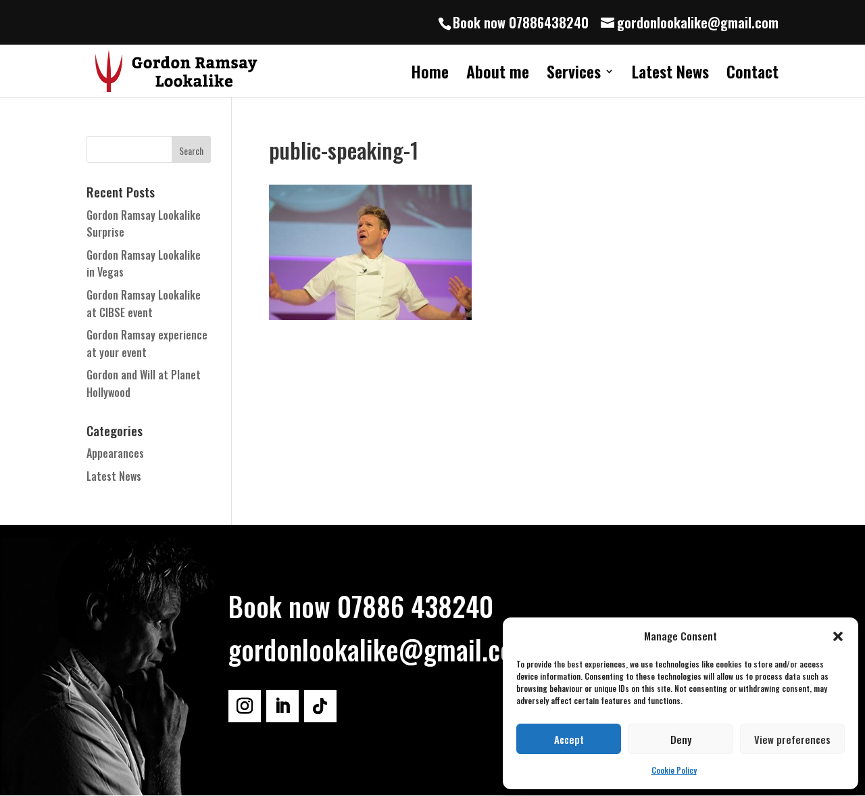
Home (430, 74)
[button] (838, 636)
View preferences (792, 739)
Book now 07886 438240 (360, 606)
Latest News (670, 74)
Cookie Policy (674, 770)
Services (574, 74)
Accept (569, 739)
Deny (680, 739)
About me (497, 74)
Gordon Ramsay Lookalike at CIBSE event (143, 304)
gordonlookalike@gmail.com (380, 649)
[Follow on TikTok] (320, 706)
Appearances (115, 453)
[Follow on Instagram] (244, 706)
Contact (752, 74)
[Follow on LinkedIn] (282, 706)
